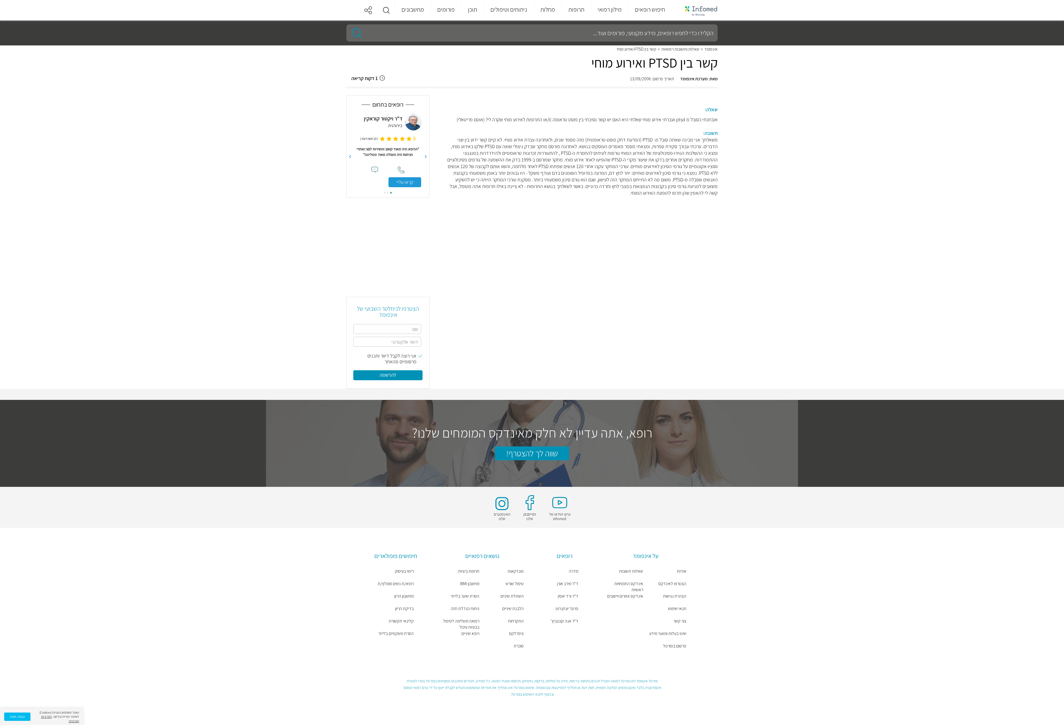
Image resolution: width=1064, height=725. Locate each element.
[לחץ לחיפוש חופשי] (355, 33)
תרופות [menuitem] (576, 9)
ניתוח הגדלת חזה (465, 608)
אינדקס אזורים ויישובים (625, 596)
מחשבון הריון (404, 596)
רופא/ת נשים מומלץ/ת (396, 584)
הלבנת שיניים (513, 608)
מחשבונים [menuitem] (412, 9)
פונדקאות (516, 571)
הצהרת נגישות (674, 596)
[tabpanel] (388, 150)
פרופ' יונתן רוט (567, 608)
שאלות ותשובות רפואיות (680, 49)
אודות (681, 571)
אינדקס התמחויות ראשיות (628, 587)
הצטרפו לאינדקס (672, 584)
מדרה (573, 571)
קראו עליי (405, 182)
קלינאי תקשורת (401, 621)
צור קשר (679, 621)
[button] (386, 10)
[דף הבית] (697, 10)
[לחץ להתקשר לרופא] (401, 169)
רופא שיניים (470, 633)
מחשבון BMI (469, 584)
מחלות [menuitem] (547, 9)
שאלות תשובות (631, 571)
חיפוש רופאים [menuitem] (650, 9)
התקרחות (516, 621)
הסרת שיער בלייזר (465, 596)
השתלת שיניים (512, 596)
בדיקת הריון (404, 608)
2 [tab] (388, 193)
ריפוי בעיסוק (404, 571)
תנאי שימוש (677, 608)
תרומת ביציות (468, 571)
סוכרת (519, 646)
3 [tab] (385, 193)
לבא (350, 157)
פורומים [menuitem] (446, 9)
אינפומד (711, 49)
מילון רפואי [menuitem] (609, 9)
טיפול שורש (515, 584)
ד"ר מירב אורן (567, 584)
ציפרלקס (516, 633)
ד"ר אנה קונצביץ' (564, 621)
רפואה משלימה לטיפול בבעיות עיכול (461, 624)
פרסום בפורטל (674, 646)
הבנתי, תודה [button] (17, 716)
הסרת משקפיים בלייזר (396, 633)
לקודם (426, 157)
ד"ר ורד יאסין (568, 596)
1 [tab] (391, 193)
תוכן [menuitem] (472, 9)
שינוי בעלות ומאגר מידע (667, 633)
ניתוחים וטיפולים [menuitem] (508, 9)
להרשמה (388, 375)
